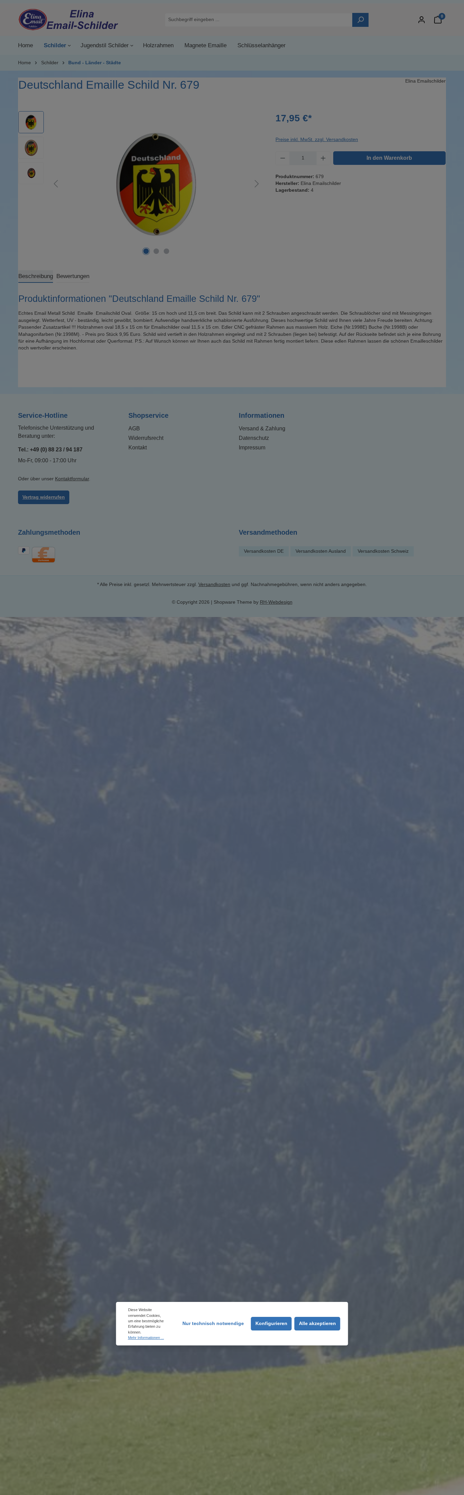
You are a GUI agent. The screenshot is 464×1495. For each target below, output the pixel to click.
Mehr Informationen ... (146, 1338)
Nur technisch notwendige (213, 1323)
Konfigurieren (271, 1323)
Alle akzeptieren (317, 1323)
